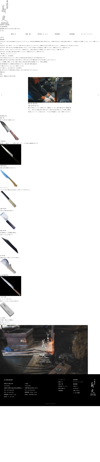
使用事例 (57, 34)
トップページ (61, 379)
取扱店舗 (71, 34)
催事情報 (2, 28)
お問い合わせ (17, 28)
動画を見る (2, 72)
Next (98, 95)
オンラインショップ (86, 34)
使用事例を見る (3, 116)
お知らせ (6, 28)
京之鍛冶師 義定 (3, 26)
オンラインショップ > (11, 53)
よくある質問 (76, 392)
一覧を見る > (3, 53)
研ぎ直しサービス (43, 34)
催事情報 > (2, 39)
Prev (2, 95)
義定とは (13, 34)
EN (3, 30)
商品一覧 (28, 34)
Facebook (11, 28)
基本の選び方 (3, 324)
